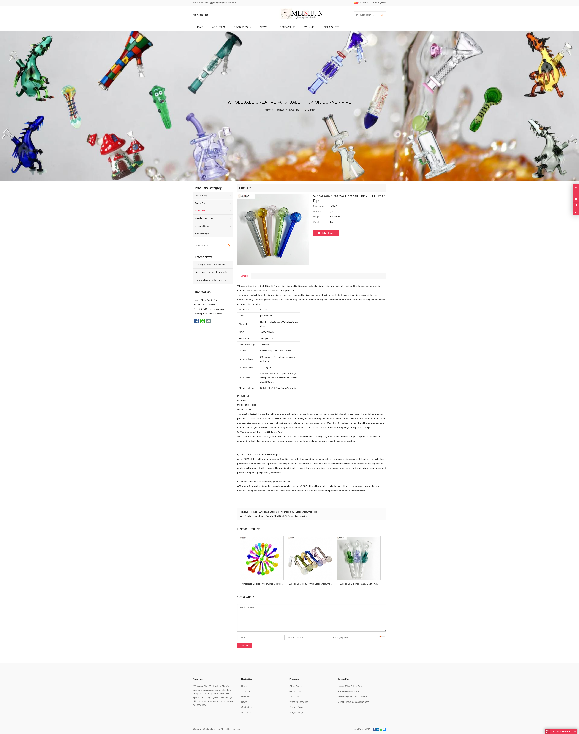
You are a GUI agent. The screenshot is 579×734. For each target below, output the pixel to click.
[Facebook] (374, 729)
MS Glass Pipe (212, 729)
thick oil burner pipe (246, 405)
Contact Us (246, 707)
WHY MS (246, 712)
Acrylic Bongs (202, 233)
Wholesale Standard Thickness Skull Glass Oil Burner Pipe (288, 512)
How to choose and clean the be (211, 280)
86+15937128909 (213, 313)
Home (244, 686)
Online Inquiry (328, 233)
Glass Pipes (201, 203)
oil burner (241, 400)
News (244, 702)
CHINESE (363, 2)
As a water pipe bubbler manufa (211, 272)
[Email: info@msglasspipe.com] (576, 193)
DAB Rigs (294, 109)
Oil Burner (310, 109)
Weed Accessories (204, 218)
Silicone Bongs (202, 226)
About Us (245, 691)
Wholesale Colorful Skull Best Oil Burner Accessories (281, 516)
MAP (367, 729)
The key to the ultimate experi (210, 264)
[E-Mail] (384, 729)
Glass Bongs (201, 195)
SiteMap (358, 729)
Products (279, 109)
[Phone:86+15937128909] (576, 199)
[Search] (382, 14)
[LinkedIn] (377, 729)
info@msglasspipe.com (224, 2)
